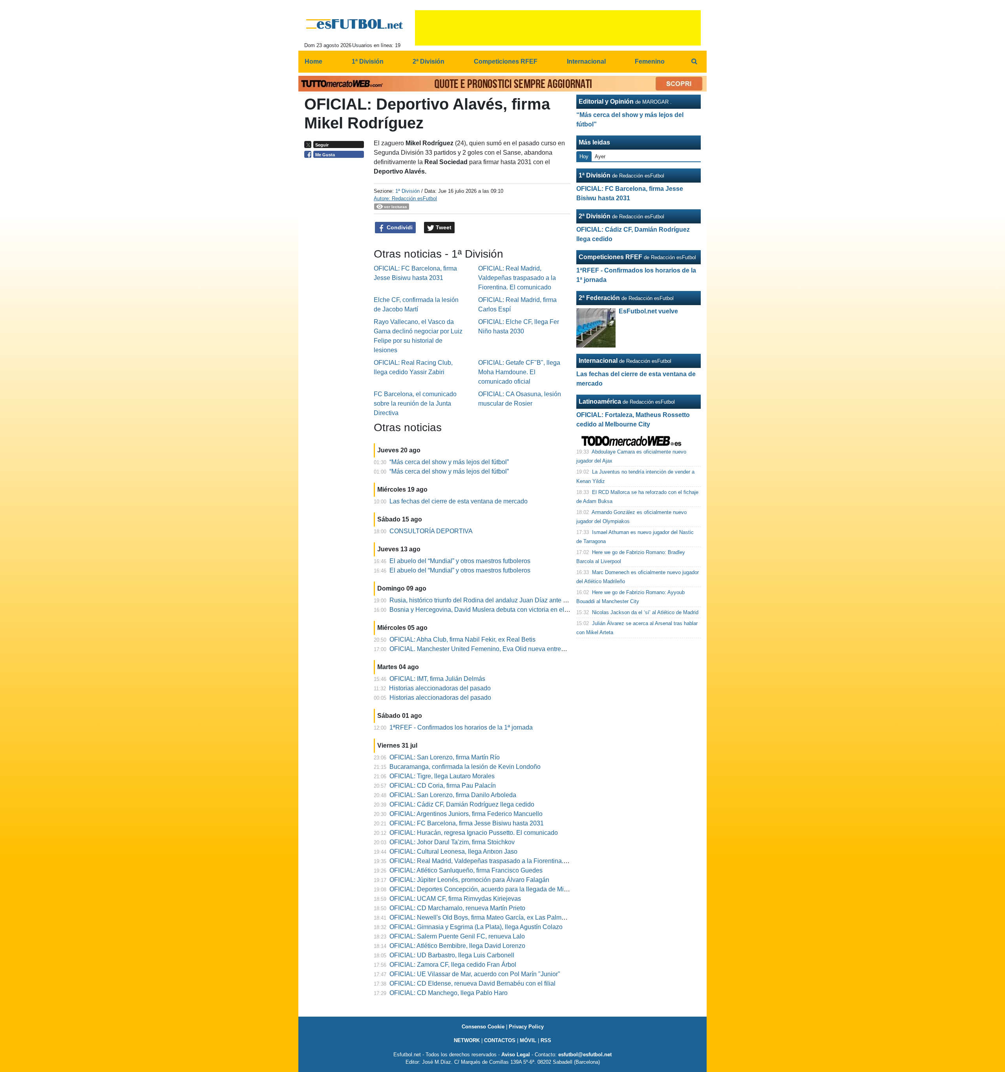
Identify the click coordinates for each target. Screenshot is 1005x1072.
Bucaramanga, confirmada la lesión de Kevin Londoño (465, 766)
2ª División (594, 216)
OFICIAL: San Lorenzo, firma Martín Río (444, 757)
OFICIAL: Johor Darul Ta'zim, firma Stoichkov (452, 842)
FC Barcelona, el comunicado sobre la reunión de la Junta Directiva (415, 403)
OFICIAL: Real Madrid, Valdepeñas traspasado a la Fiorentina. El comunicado (517, 278)
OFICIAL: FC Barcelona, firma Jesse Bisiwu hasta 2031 (466, 823)
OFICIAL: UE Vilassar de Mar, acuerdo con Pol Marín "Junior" (474, 974)
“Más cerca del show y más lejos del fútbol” (449, 462)
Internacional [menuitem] (586, 61)
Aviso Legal (515, 1054)
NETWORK (467, 1040)
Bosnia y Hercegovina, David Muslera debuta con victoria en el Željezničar (493, 609)
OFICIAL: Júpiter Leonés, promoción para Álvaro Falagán (469, 879)
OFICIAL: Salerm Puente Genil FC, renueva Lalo (457, 936)
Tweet (442, 227)
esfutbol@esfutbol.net (585, 1054)
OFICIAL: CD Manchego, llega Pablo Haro (448, 993)
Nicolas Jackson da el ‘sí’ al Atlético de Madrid (645, 612)
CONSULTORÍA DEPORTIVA (431, 531)
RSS (546, 1040)
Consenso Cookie (483, 1027)
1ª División (407, 191)
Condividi (399, 227)
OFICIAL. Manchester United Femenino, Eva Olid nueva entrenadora (485, 649)
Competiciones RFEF (610, 257)
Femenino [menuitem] (650, 61)
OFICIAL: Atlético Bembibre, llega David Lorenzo (457, 945)
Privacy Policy (526, 1027)
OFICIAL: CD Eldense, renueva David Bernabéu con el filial (472, 983)
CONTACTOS (499, 1040)
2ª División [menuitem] (428, 61)
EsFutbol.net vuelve (648, 311)
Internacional (598, 360)
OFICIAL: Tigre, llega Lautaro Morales (442, 776)
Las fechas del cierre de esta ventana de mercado (458, 501)
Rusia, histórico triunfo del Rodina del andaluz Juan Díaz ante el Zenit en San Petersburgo (515, 600)
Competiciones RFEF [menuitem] (505, 61)
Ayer (600, 156)
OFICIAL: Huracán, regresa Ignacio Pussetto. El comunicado (473, 832)
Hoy (583, 156)
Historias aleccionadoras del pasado (440, 688)
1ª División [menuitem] (368, 61)
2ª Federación (599, 298)
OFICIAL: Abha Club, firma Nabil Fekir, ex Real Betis (462, 639)
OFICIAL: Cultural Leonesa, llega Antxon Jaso (453, 851)
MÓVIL (528, 1040)
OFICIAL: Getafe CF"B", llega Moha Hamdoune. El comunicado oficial (519, 372)
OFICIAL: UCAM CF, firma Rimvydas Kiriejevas (455, 898)
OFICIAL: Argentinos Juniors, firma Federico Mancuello (466, 813)
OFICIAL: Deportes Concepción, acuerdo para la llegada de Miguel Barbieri (494, 889)
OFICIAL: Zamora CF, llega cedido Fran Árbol (452, 964)
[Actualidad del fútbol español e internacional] (354, 24)
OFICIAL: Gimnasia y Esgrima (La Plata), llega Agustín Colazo (476, 927)
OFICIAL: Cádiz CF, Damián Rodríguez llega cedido (461, 804)
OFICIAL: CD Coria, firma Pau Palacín (442, 785)
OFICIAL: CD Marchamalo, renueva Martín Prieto (457, 908)
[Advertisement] (336, 283)
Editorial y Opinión (606, 101)
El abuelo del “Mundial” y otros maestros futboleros (459, 561)
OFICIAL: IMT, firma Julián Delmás (437, 678)
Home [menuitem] (313, 61)
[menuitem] (694, 62)
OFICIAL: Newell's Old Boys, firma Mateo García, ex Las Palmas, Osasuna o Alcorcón (508, 917)
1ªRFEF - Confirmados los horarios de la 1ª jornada (461, 727)
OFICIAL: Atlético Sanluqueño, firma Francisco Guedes (466, 870)
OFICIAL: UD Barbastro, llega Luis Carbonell (451, 955)
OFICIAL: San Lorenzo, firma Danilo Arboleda (452, 795)
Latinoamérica (600, 401)
